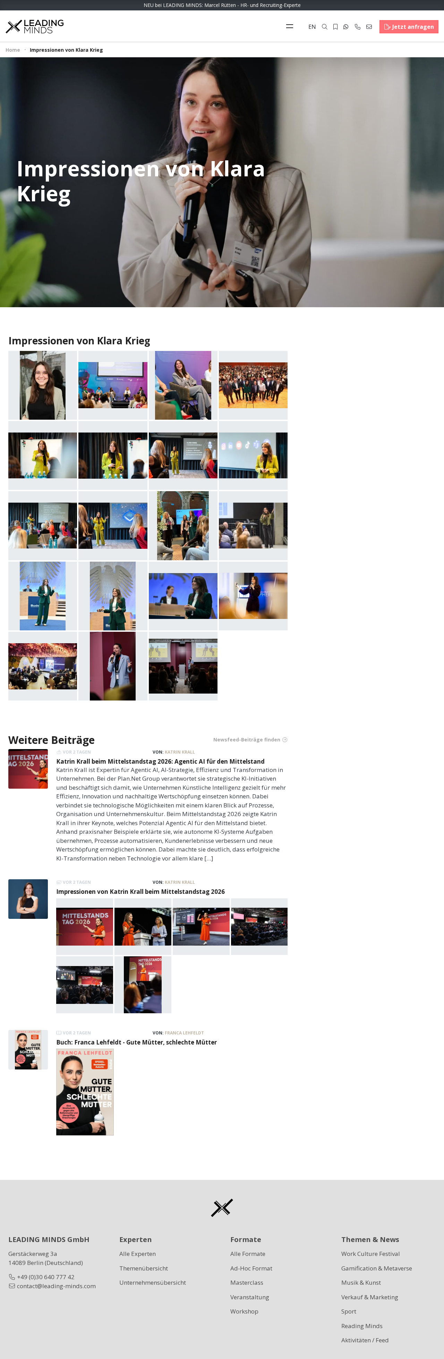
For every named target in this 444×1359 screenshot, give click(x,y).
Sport (348, 1311)
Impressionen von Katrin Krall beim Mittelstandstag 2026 (140, 892)
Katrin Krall (180, 752)
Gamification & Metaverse (376, 1268)
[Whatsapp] (345, 26)
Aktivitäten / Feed (365, 1340)
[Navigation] (291, 26)
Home (13, 50)
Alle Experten (137, 1254)
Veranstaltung (249, 1297)
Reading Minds (362, 1326)
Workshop (244, 1311)
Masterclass (246, 1282)
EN (312, 27)
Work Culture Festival (370, 1254)
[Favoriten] (335, 26)
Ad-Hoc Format (251, 1268)
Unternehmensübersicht (152, 1282)
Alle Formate (247, 1254)
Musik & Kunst (361, 1282)
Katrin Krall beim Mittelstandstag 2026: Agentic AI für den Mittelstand (160, 761)
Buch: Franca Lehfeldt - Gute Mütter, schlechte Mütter (136, 1042)
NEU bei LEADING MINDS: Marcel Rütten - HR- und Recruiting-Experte (222, 5)
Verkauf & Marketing (369, 1297)
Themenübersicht (143, 1268)
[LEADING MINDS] (34, 26)
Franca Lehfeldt (184, 1033)
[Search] (325, 26)
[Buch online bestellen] (85, 1092)
